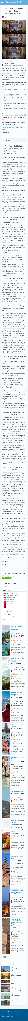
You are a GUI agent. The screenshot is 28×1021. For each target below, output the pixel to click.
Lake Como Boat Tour (15, 995)
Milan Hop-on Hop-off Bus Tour (17, 821)
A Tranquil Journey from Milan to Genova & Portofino (17, 628)
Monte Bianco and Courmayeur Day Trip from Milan (17, 694)
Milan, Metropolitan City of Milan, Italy (11, 576)
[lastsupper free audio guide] (14, 27)
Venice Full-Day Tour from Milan (17, 758)
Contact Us (14, 1018)
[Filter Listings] (5, 586)
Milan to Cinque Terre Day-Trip (17, 725)
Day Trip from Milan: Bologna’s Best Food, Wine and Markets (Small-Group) (17, 891)
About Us (9, 1018)
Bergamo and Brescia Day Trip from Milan (17, 790)
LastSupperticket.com (10, 1011)
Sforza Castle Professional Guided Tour (17, 856)
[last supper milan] (14, 52)
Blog (12, 967)
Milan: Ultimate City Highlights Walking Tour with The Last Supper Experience (17, 921)
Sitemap (19, 1018)
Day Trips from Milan (15, 1002)
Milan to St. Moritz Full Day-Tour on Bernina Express (17, 660)
